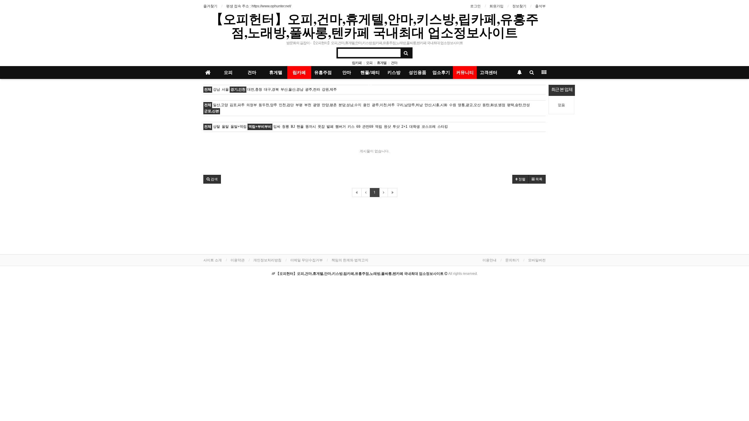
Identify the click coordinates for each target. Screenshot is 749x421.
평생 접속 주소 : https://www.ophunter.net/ (258, 6)
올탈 (225, 127)
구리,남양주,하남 (409, 105)
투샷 (396, 127)
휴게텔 (381, 63)
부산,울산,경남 (292, 89)
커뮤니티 (465, 72)
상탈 (216, 127)
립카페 (357, 63)
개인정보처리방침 (267, 260)
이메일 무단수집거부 (306, 260)
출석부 (540, 6)
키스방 (394, 72)
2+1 (404, 127)
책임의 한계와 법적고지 (349, 260)
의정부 (251, 105)
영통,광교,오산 (469, 105)
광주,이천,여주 (383, 105)
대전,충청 (254, 89)
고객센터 (488, 72)
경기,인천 (238, 89)
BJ (293, 127)
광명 (316, 105)
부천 (307, 105)
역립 (378, 127)
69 (358, 127)
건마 (394, 63)
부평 (299, 105)
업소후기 (441, 72)
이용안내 (489, 260)
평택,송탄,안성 (518, 105)
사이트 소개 (212, 260)
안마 (346, 72)
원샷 (387, 127)
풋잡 (321, 127)
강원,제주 (329, 89)
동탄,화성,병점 (493, 105)
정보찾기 (519, 6)
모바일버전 (537, 260)
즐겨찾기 (210, 6)
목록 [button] (538, 179)
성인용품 (417, 72)
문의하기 (512, 260)
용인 (366, 105)
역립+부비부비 (260, 127)
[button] (212, 179)
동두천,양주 (268, 105)
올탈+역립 (239, 127)
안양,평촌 (329, 105)
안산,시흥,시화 (436, 105)
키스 (351, 127)
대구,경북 (271, 89)
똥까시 (310, 127)
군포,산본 (211, 111)
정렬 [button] (521, 179)
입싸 (276, 127)
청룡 (285, 127)
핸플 (300, 127)
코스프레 (429, 127)
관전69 (367, 127)
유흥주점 (323, 72)
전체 (207, 89)
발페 (330, 127)
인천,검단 (286, 105)
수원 (452, 105)
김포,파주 (237, 105)
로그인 (475, 6)
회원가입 (496, 6)
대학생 (414, 127)
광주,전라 (312, 89)
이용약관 (238, 260)
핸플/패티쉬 (370, 74)
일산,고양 (220, 105)
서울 (225, 89)
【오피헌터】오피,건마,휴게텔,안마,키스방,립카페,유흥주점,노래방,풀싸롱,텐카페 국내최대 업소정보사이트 (374, 25)
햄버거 (340, 127)
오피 (369, 63)
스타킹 (442, 127)
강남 (216, 89)
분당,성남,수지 (350, 105)
